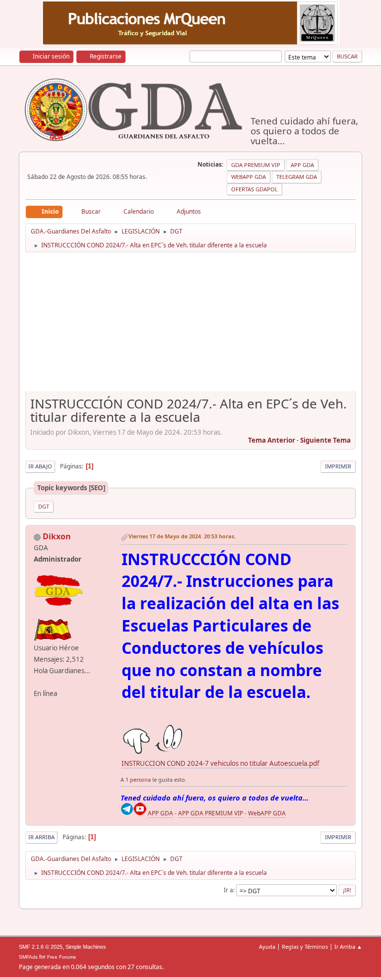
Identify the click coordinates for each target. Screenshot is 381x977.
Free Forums (61, 957)
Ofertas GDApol (254, 189)
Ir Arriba (41, 837)
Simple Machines (85, 947)
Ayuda (267, 946)
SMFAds (28, 957)
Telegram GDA (296, 176)
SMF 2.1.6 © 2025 (41, 947)
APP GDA (160, 813)
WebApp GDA (248, 176)
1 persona (138, 779)
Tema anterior (271, 440)
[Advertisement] (191, 325)
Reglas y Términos (305, 946)
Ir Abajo (40, 466)
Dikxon (57, 536)
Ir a (228, 890)
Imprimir (338, 466)
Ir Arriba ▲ (348, 946)
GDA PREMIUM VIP (255, 165)
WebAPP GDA (267, 813)
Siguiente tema (325, 440)
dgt (43, 506)
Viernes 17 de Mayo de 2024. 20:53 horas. (182, 536)
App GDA (302, 165)
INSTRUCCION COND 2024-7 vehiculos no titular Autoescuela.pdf (220, 763)
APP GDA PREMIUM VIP (210, 813)
